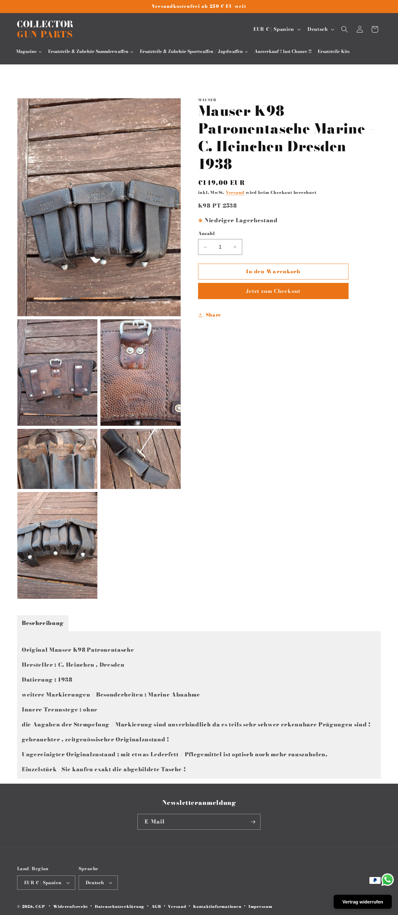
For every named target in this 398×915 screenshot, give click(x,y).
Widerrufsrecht (70, 906)
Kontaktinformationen (217, 906)
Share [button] (213, 314)
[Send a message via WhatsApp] (387, 879)
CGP (40, 906)
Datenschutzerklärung (119, 906)
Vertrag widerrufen (362, 901)
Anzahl (206, 234)
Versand (235, 193)
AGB (156, 906)
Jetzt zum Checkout (273, 291)
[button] (344, 29)
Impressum (260, 906)
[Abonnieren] (252, 822)
